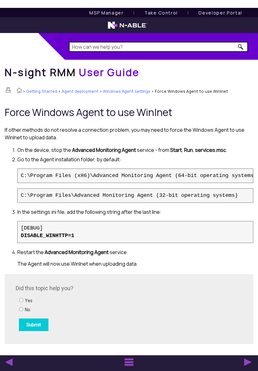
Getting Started (41, 91)
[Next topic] (248, 362)
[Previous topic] (9, 362)
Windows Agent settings (126, 91)
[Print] (8, 89)
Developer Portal (220, 13)
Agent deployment (80, 91)
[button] (241, 47)
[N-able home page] (127, 28)
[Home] (19, 90)
